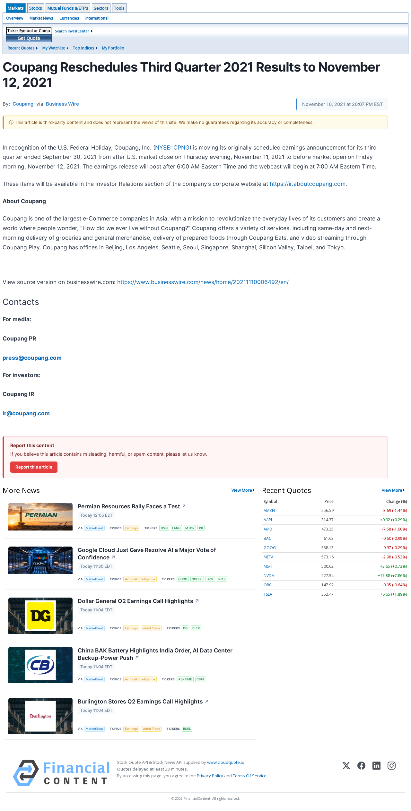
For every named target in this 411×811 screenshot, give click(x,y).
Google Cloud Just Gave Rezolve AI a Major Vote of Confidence (147, 554)
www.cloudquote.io (225, 762)
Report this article (33, 467)
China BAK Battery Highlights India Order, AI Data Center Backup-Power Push (155, 654)
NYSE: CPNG (172, 147)
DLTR (196, 628)
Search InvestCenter (72, 31)
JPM (210, 579)
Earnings (131, 528)
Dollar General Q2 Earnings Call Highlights (138, 601)
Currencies (69, 18)
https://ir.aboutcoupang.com (307, 183)
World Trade (151, 628)
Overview (14, 18)
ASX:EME (185, 679)
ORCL (269, 585)
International (97, 18)
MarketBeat (94, 528)
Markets (16, 8)
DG (185, 628)
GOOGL (197, 579)
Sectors (101, 8)
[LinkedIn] (376, 773)
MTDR (189, 528)
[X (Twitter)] (346, 773)
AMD (268, 529)
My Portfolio (113, 48)
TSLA (268, 594)
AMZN (269, 510)
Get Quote (29, 38)
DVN (164, 528)
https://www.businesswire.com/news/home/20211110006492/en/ (203, 282)
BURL (187, 728)
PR (201, 528)
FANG (176, 528)
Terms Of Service (250, 776)
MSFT (268, 566)
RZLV (222, 579)
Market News (41, 18)
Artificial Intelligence (140, 579)
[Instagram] (391, 773)
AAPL (268, 519)
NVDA (269, 575)
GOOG (182, 579)
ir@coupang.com (26, 413)
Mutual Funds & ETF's (68, 8)
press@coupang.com (32, 357)
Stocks (35, 8)
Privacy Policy (210, 776)
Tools (119, 8)
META (269, 557)
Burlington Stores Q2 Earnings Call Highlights (143, 701)
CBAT (201, 679)
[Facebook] (361, 773)
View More (242, 490)
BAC (267, 538)
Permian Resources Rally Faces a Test (132, 506)
